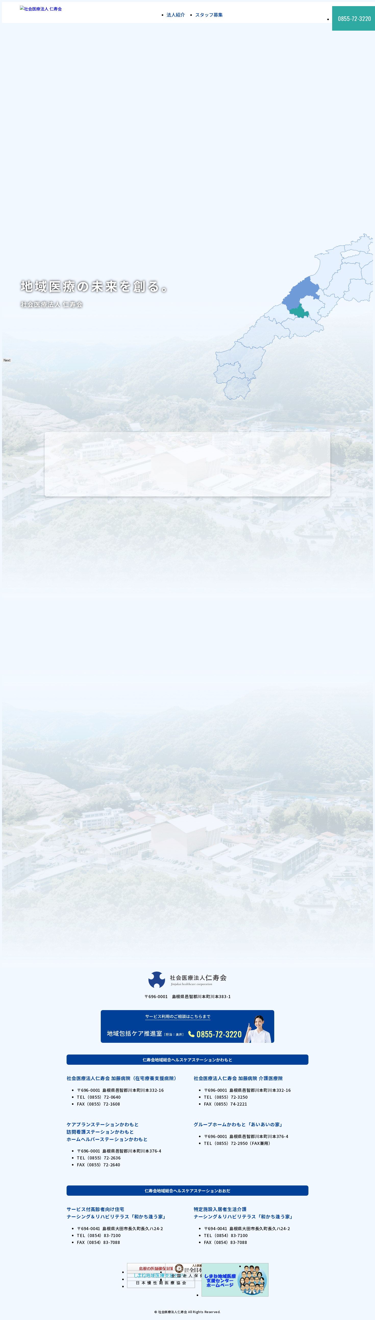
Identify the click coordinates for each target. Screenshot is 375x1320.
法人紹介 (176, 14)
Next (7, 360)
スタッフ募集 (209, 14)
